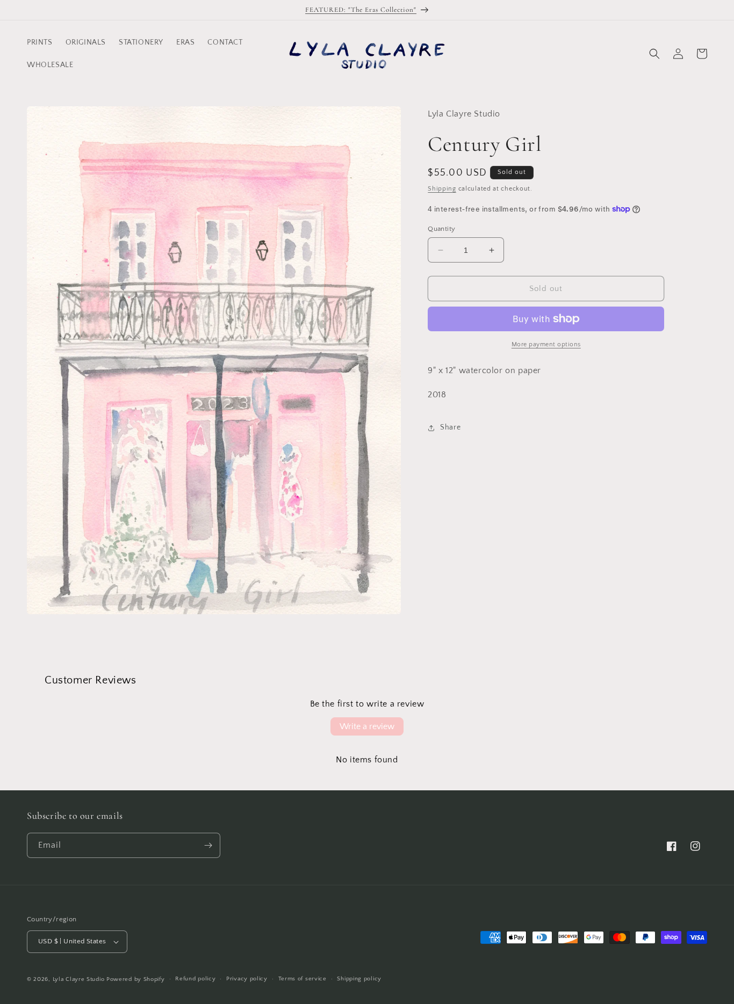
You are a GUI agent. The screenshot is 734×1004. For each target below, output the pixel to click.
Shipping (442, 188)
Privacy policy (247, 979)
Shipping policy (359, 979)
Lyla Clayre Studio (79, 979)
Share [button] (450, 427)
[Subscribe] (208, 845)
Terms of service (302, 979)
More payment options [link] (546, 344)
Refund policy (195, 979)
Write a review (367, 726)
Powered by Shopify (135, 979)
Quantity (441, 228)
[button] (654, 54)
